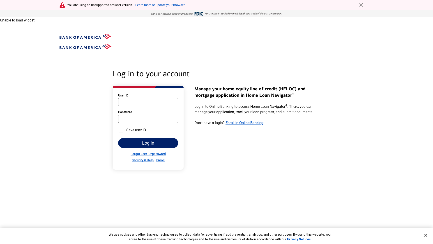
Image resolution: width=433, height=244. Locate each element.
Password (125, 112)
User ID (123, 95)
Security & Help (143, 160)
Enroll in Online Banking (244, 123)
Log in (148, 143)
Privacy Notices (299, 239)
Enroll (160, 160)
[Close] (426, 235)
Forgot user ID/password (148, 154)
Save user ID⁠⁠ (136, 130)
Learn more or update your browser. (160, 5)
